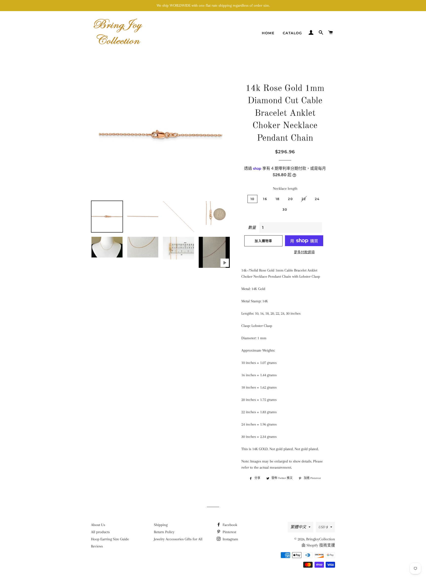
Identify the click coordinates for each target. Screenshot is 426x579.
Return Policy (164, 532)
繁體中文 (298, 527)
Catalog (292, 33)
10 (252, 199)
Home (268, 33)
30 (285, 209)
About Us (98, 525)
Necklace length (285, 188)
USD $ (323, 527)
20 (290, 199)
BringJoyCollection (320, 539)
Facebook (229, 525)
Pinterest (229, 532)
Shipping (161, 525)
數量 (252, 227)
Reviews (97, 546)
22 (304, 199)
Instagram (230, 539)
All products (100, 532)
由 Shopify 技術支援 (318, 545)
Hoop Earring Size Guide (110, 539)
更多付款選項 (304, 252)
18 (278, 199)
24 (317, 199)
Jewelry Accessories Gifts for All (178, 539)
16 (265, 199)
